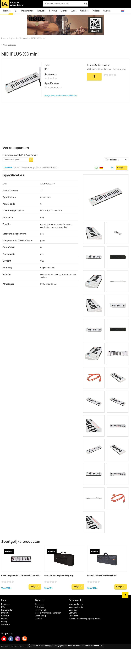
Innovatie (41, 11)
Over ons (107, 11)
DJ (16, 11)
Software (73, 613)
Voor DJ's (73, 610)
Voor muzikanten (76, 607)
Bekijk (120, 167)
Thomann (8, 167)
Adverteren (40, 607)
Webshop (84, 11)
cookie (78, 646)
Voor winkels (41, 610)
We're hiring (40, 616)
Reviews (53, 11)
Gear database (9, 45)
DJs (3, 607)
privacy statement (92, 646)
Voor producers (76, 604)
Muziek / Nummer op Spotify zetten (85, 618)
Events (64, 11)
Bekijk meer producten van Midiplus (61, 95)
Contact (38, 618)
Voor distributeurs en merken (48, 613)
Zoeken (85, 3)
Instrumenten (27, 11)
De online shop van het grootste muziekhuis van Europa (36, 168)
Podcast (96, 11)
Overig (73, 11)
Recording (73, 616)
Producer (7, 11)
